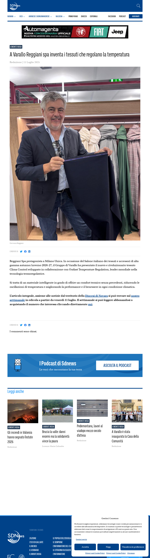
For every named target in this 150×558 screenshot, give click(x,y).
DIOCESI (84, 16)
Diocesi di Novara (96, 295)
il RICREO (33, 546)
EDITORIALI (94, 16)
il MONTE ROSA (16, 46)
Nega (108, 547)
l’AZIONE (32, 538)
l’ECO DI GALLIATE (36, 542)
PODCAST (122, 16)
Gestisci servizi (81, 539)
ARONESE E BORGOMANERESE (39, 16)
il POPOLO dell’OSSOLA (62, 538)
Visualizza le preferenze (133, 547)
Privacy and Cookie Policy (95, 553)
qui (90, 304)
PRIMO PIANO (73, 16)
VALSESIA (59, 16)
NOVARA (10, 16)
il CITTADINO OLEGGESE (62, 550)
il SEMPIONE (58, 542)
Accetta (85, 547)
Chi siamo (131, 553)
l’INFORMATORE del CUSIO (63, 546)
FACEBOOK (112, 16)
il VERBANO (34, 550)
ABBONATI (135, 16)
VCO (21, 16)
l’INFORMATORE (59, 554)
